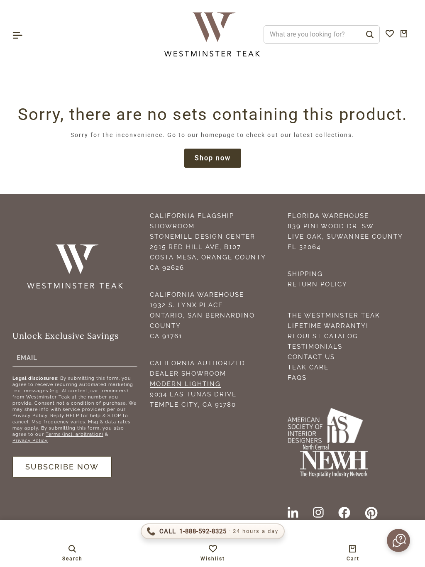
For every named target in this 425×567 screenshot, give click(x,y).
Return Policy (317, 284)
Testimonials (315, 346)
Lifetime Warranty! (328, 326)
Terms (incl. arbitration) (74, 434)
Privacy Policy (30, 440)
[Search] (370, 34)
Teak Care (308, 367)
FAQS (297, 377)
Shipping (305, 274)
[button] (397, 540)
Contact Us (311, 357)
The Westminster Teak (334, 315)
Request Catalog (323, 336)
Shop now (213, 158)
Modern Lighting (185, 384)
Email (27, 358)
